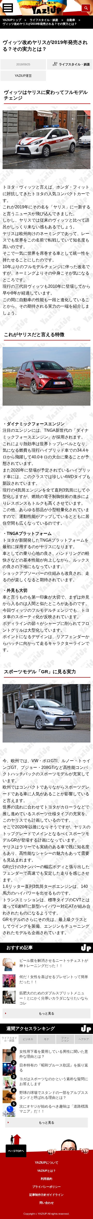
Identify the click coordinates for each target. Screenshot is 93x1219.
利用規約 (46, 1178)
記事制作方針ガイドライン (46, 1194)
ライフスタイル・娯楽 (9, 1039)
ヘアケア (84, 1039)
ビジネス (28, 1039)
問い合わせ (47, 1202)
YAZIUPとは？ (46, 1170)
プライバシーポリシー (46, 1186)
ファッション (65, 1039)
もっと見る (46, 1013)
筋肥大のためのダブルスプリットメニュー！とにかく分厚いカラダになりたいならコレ (53, 998)
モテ (46, 1039)
